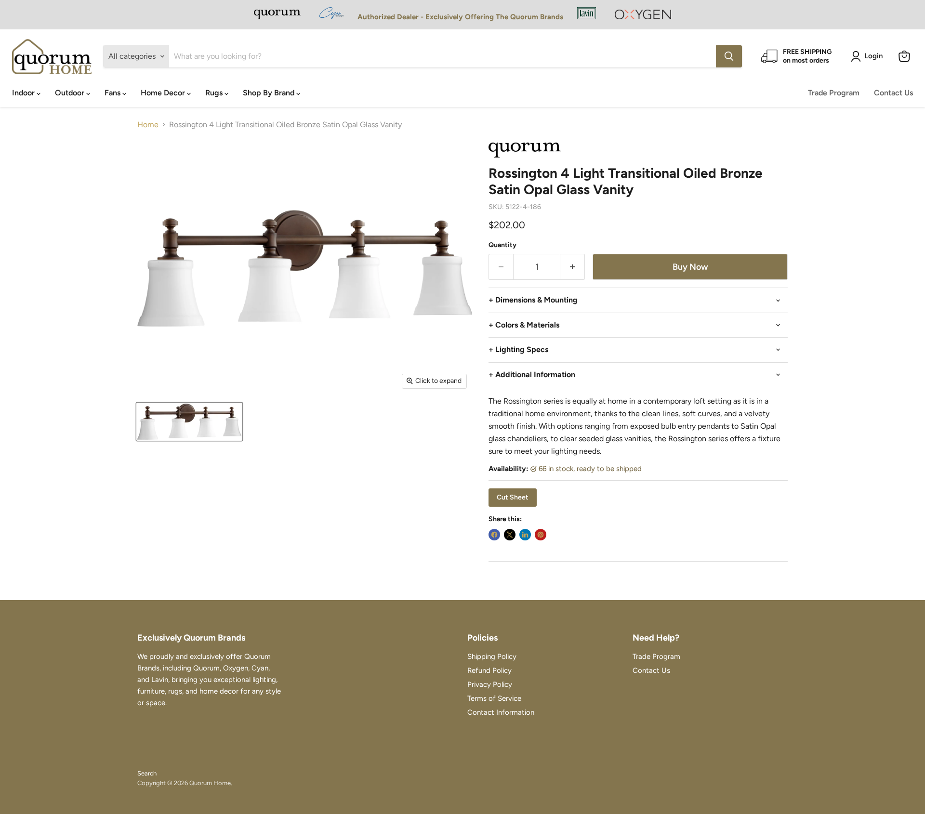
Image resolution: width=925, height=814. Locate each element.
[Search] (729, 56)
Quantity (502, 245)
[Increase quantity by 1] (572, 267)
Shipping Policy (491, 656)
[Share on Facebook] (494, 534)
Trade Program (833, 92)
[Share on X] (509, 534)
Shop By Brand (269, 92)
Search (147, 773)
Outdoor (70, 92)
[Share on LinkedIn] (525, 534)
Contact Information (500, 712)
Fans (113, 92)
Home (148, 124)
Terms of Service (494, 698)
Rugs (215, 92)
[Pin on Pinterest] (540, 534)
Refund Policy (489, 670)
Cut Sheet (513, 497)
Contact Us (893, 92)
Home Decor (164, 92)
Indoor (24, 92)
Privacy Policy (489, 684)
